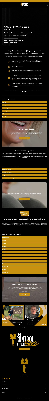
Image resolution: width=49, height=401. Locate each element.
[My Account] (1, 4)
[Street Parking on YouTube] (4, 378)
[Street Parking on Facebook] (2, 378)
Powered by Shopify (28, 397)
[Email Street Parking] (9, 378)
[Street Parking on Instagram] (7, 378)
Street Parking (22, 397)
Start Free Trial (24, 138)
